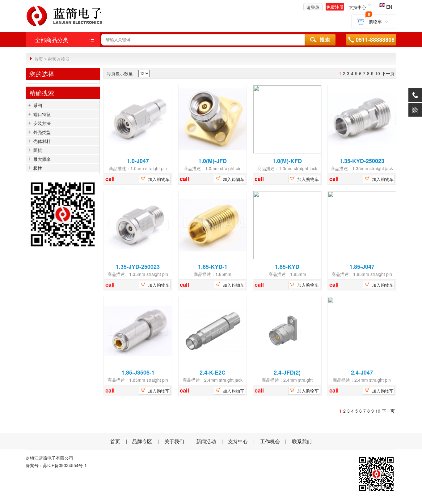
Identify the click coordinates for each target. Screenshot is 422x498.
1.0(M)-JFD (212, 161)
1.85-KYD (287, 266)
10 (377, 73)
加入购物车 (158, 179)
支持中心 (238, 441)
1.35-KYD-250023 (362, 161)
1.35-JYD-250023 (138, 266)
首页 (38, 59)
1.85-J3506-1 (137, 372)
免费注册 (335, 7)
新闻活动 (206, 441)
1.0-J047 (138, 161)
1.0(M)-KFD (287, 161)
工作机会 (270, 441)
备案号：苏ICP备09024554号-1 (56, 465)
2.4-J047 (362, 372)
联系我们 (302, 441)
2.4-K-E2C (213, 372)
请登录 (312, 7)
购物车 (375, 21)
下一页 (388, 73)
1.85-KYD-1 (212, 266)
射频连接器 (59, 59)
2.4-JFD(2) (287, 372)
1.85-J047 (361, 266)
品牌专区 (142, 441)
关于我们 (174, 441)
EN (388, 7)
